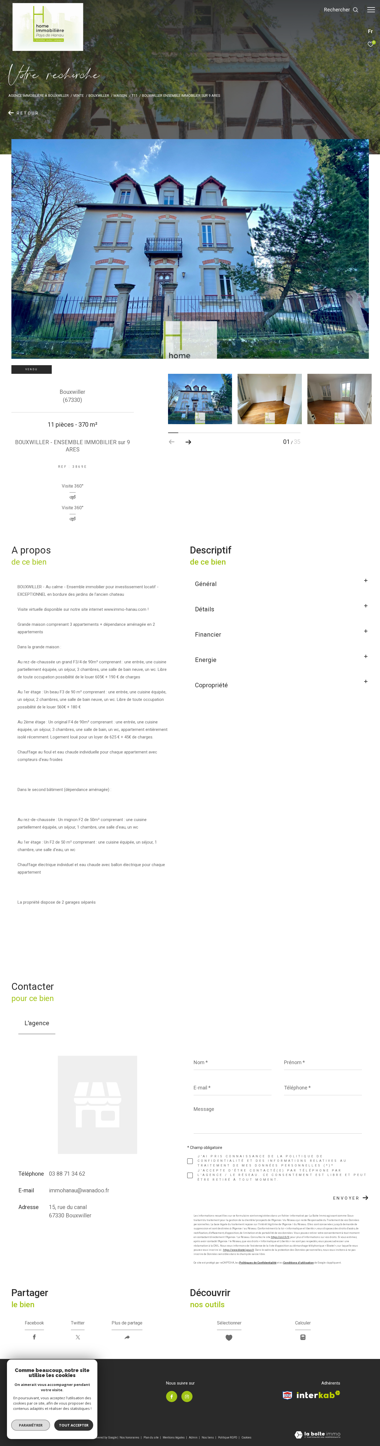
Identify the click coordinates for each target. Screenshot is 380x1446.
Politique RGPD (227, 1437)
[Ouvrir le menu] (371, 9)
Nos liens (208, 1437)
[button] (188, 442)
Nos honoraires (129, 1437)
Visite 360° (72, 486)
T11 (134, 95)
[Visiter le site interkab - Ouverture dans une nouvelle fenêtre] (318, 1394)
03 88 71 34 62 (67, 1173)
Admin (193, 1437)
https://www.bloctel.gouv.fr (238, 1250)
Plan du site (151, 1437)
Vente (78, 95)
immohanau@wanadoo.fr (79, 1190)
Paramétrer (31, 1425)
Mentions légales (174, 1437)
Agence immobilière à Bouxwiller (38, 95)
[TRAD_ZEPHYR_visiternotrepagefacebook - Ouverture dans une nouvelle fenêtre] (171, 1396)
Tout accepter (73, 1425)
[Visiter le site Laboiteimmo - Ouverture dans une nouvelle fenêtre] (317, 1435)
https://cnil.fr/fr (280, 1237)
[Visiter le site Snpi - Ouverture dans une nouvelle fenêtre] (287, 1395)
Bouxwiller (98, 95)
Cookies (246, 1437)
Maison (120, 95)
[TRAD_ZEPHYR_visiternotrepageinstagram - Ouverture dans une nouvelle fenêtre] (187, 1396)
